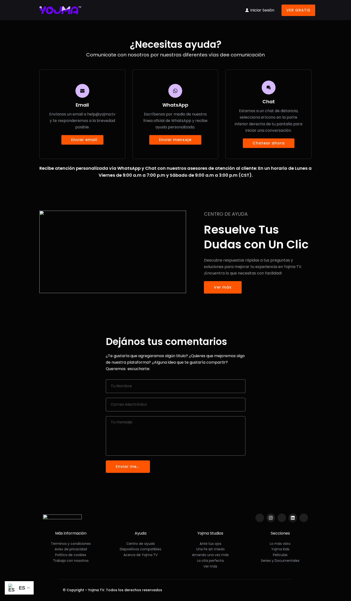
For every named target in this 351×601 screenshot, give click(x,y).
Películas (280, 554)
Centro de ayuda (140, 543)
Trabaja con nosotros (71, 560)
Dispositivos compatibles (140, 549)
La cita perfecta (210, 560)
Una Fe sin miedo (210, 549)
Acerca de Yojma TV (140, 554)
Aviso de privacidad (71, 549)
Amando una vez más (210, 554)
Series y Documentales (280, 560)
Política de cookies (70, 554)
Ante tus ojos (210, 543)
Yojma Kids (280, 549)
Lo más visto (280, 543)
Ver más (210, 566)
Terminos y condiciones (71, 543)
